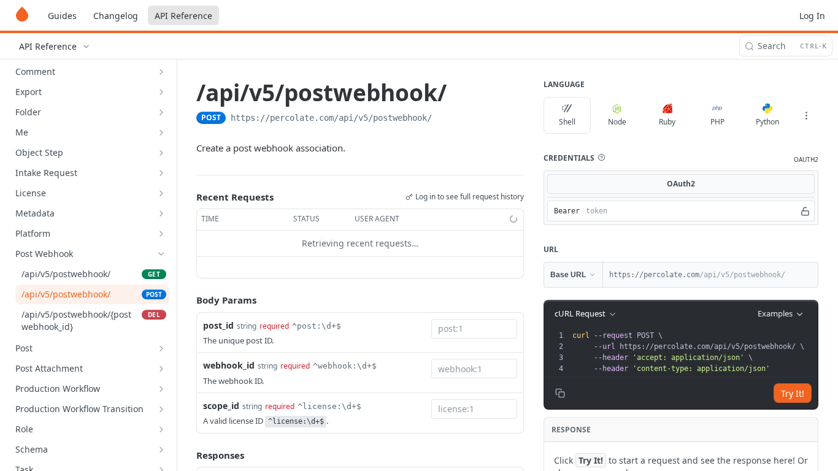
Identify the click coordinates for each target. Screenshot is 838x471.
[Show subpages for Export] (161, 92)
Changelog (115, 15)
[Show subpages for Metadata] (161, 213)
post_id (218, 325)
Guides (62, 15)
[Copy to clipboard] (444, 119)
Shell (567, 122)
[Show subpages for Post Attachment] (161, 368)
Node (617, 122)
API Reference (183, 15)
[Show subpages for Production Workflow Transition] (161, 409)
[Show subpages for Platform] (161, 234)
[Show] (805, 211)
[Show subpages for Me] (161, 132)
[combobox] (474, 329)
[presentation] (694, 352)
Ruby (667, 122)
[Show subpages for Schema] (161, 449)
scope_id (221, 406)
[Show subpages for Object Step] (161, 153)
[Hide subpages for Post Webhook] (161, 254)
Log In (812, 15)
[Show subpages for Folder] (161, 112)
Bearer (567, 211)
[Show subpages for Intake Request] (161, 173)
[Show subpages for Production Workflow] (161, 389)
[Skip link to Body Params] (187, 300)
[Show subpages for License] (161, 193)
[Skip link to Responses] (187, 455)
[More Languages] (806, 115)
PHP (717, 122)
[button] (601, 157)
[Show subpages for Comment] (161, 72)
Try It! (792, 393)
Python (767, 122)
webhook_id (229, 365)
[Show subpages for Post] (161, 348)
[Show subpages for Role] (161, 429)
